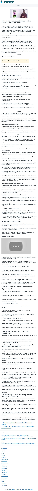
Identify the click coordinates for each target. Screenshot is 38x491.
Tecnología (4, 485)
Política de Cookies (29, 489)
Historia (3, 470)
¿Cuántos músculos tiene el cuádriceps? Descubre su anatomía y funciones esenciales (18, 443)
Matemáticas (4, 476)
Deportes (3, 457)
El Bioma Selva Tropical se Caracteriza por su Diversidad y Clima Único (15, 435)
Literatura (3, 474)
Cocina (3, 455)
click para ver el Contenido (22, 60)
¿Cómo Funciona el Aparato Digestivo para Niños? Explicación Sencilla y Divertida (17, 436)
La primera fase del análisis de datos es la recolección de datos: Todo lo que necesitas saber (18, 441)
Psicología (4, 478)
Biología (3, 450)
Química (3, 479)
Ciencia (3, 451)
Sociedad (3, 483)
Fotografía (4, 466)
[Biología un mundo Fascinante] (7, 2)
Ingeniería (4, 472)
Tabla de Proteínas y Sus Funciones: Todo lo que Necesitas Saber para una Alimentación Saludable (18, 439)
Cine (2, 453)
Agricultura (4, 448)
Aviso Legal (21, 489)
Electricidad (4, 463)
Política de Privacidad (13, 489)
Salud (2, 481)
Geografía (4, 468)
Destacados (4, 459)
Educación (4, 461)
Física (2, 465)
